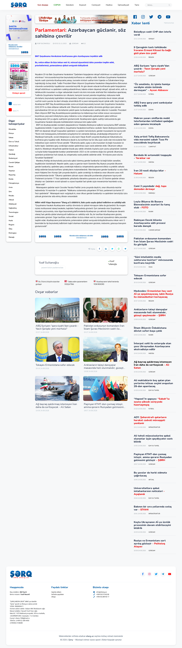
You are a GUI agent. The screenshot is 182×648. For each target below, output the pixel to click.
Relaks (11, 196)
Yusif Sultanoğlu (49, 263)
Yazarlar (12, 171)
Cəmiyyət (96, 5)
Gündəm (70, 5)
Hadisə (109, 5)
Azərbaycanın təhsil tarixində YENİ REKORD (106, 283)
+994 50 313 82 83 (102, 594)
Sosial (11, 216)
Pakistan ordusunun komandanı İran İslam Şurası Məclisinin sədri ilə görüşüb (104, 328)
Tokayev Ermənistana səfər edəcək (55, 365)
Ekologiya (12, 233)
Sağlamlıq (12, 208)
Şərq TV (16, 111)
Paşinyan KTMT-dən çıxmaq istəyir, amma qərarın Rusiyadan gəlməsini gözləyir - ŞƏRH (104, 407)
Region (11, 225)
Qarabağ (12, 154)
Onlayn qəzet (18, 93)
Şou (10, 191)
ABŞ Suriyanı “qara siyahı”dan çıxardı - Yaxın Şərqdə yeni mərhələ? (57, 327)
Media (11, 179)
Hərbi (11, 221)
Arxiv (11, 187)
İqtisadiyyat (123, 5)
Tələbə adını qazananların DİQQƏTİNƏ (76, 283)
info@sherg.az (101, 592)
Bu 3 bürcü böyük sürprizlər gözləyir (48, 283)
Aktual (11, 200)
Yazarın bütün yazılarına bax (52, 268)
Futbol (11, 150)
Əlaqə (53, 597)
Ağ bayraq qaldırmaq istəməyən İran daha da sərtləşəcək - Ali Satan (56, 405)
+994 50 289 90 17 (102, 597)
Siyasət (82, 5)
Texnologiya (13, 212)
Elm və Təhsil (14, 142)
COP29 (57, 5)
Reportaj (12, 175)
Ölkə (10, 229)
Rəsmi (11, 166)
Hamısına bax (169, 23)
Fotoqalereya (14, 183)
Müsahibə (12, 129)
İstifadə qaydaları (57, 594)
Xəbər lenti (17, 104)
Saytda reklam (56, 592)
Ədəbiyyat (12, 204)
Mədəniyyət (13, 158)
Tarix (137, 5)
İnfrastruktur (13, 146)
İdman (11, 137)
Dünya (11, 133)
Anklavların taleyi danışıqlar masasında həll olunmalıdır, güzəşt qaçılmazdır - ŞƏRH (103, 368)
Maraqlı (11, 237)
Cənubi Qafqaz (14, 162)
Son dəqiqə (43, 5)
